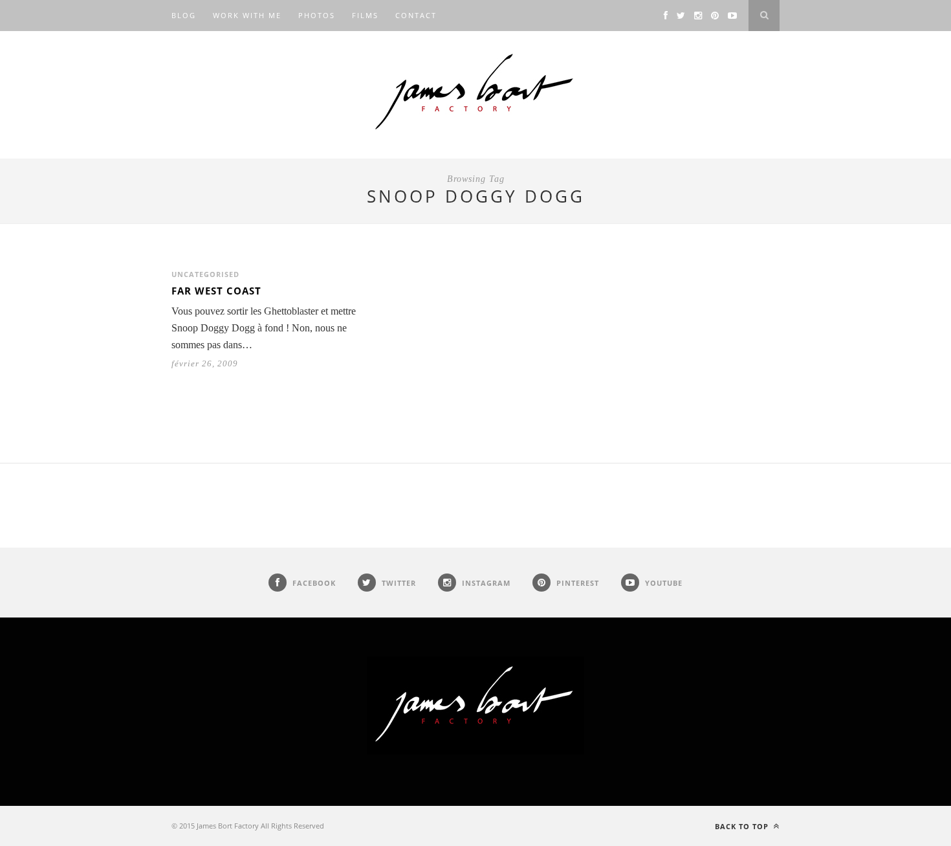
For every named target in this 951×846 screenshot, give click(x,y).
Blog (183, 15)
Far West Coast (216, 290)
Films (365, 15)
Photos (316, 15)
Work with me (247, 15)
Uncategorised (205, 274)
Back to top (743, 826)
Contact (416, 15)
